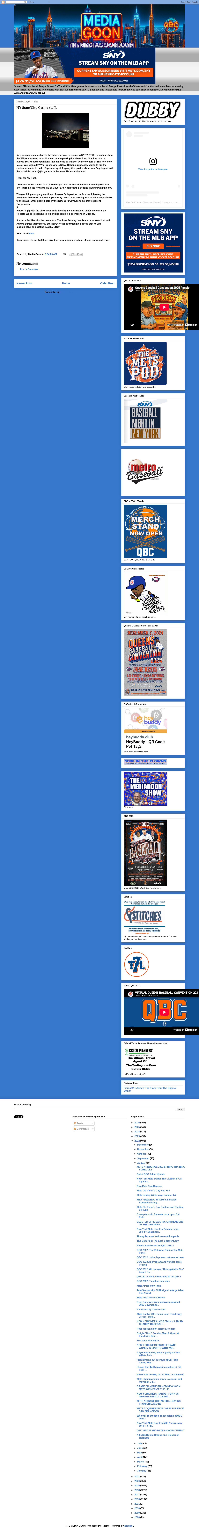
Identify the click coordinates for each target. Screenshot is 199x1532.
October (142, 1154)
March (141, 1461)
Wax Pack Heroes (134, 202)
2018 (137, 1490)
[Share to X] (75, 254)
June (140, 1448)
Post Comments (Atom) (73, 292)
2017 (137, 1494)
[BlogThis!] (72, 254)
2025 (137, 1127)
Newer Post (24, 283)
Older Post (107, 283)
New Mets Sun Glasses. (150, 1186)
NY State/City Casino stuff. (151, 1309)
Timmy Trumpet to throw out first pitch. (158, 1236)
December (143, 1144)
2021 (137, 1476)
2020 (137, 1481)
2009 (137, 1513)
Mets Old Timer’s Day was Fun (153, 1190)
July (139, 1443)
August (141, 1163)
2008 (137, 1517)
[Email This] (70, 254)
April (140, 1457)
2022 (137, 1141)
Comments (82, 1129)
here (31, 233)
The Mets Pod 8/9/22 (148, 1340)
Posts (79, 1123)
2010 (137, 1508)
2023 (137, 1136)
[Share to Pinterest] (81, 254)
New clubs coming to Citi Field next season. (161, 1374)
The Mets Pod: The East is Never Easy (158, 1241)
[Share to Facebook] (78, 254)
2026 (137, 1122)
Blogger (128, 1526)
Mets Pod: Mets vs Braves (151, 1297)
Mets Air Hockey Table (149, 1286)
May (139, 1452)
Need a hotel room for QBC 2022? (155, 1245)
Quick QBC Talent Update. (151, 1174)
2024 (137, 1131)
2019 (137, 1485)
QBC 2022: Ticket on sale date (153, 1281)
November (143, 1149)
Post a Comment (29, 269)
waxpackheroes (153, 202)
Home (66, 283)
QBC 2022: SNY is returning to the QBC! (159, 1276)
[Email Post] (64, 254)
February (142, 1466)
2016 (137, 1499)
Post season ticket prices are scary (156, 1329)
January (142, 1470)
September (143, 1158)
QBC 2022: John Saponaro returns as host (160, 1257)
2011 (137, 1504)
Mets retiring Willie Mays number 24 (156, 1195)
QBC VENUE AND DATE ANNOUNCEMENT (161, 1430)
